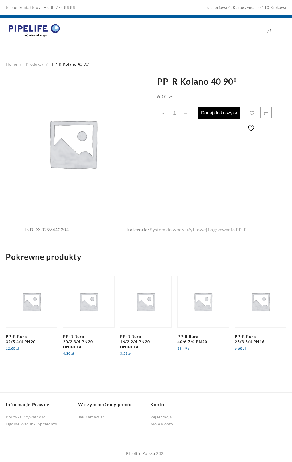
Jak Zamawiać (91, 416)
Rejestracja (161, 416)
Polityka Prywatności (26, 416)
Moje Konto (161, 424)
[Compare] (266, 112)
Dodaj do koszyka (219, 112)
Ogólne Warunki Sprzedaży (31, 424)
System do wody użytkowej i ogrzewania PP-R (198, 229)
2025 (161, 453)
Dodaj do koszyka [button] (27, 352)
